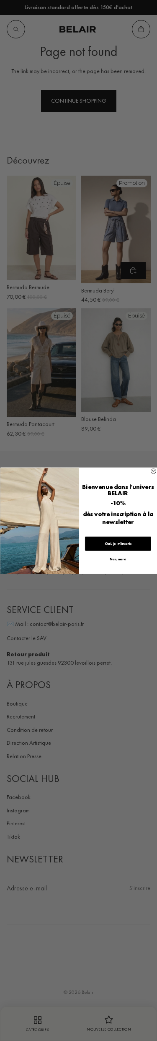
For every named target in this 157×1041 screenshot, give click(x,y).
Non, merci (118, 559)
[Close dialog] (153, 471)
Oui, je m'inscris (117, 543)
